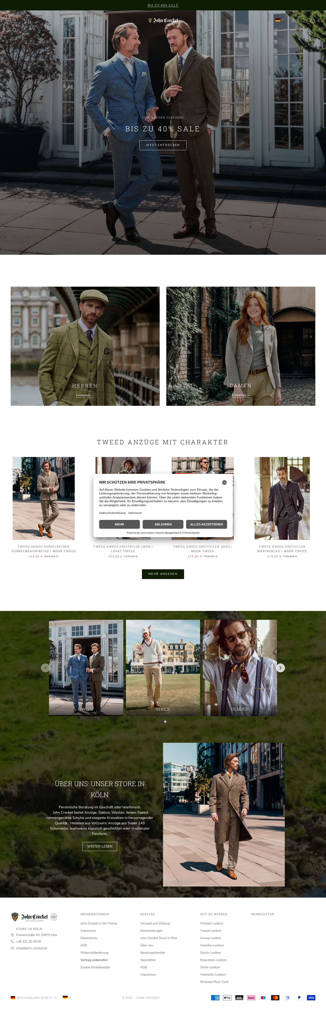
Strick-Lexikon (210, 967)
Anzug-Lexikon (210, 938)
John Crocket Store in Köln (158, 938)
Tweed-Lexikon (210, 931)
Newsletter (148, 960)
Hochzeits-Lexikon (213, 974)
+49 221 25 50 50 (28, 941)
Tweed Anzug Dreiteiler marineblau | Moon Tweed (282, 549)
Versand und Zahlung (155, 923)
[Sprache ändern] (279, 19)
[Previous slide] (45, 667)
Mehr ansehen (163, 574)
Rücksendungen (151, 931)
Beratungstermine (152, 953)
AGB (84, 945)
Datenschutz (89, 938)
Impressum (88, 931)
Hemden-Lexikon (212, 945)
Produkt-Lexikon (211, 923)
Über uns (146, 945)
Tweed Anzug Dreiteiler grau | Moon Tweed (203, 549)
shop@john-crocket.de (31, 948)
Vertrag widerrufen (94, 960)
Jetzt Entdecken (163, 145)
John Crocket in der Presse (99, 923)
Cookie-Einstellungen (95, 967)
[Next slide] (280, 667)
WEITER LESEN (99, 846)
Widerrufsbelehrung (94, 953)
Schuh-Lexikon (210, 953)
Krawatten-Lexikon (213, 960)
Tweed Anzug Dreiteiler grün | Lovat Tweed (123, 549)
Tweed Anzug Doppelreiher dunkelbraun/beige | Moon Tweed (44, 549)
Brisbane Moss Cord (214, 982)
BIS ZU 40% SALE (163, 5)
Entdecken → (85, 395)
